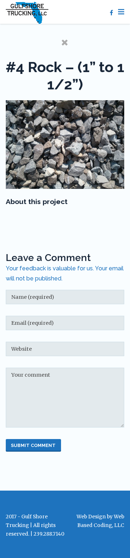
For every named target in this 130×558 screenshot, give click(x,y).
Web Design (91, 517)
